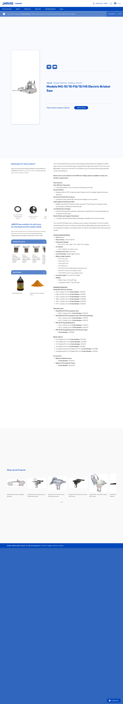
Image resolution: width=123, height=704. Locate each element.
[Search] (110, 3)
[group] (28, 254)
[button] (18, 9)
